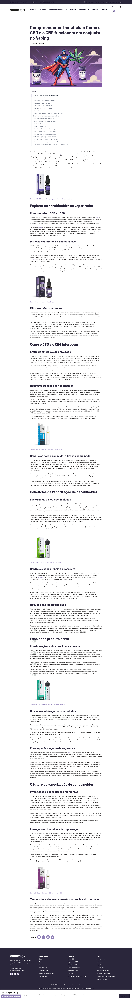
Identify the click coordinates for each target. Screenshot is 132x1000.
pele (31, 476)
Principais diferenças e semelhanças (45, 100)
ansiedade (33, 259)
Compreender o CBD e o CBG (42, 98)
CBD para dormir (71, 10)
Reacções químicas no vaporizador (44, 111)
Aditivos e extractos (56, 10)
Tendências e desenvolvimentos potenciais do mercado (51, 144)
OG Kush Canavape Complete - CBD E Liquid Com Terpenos (47, 704)
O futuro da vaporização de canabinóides (45, 136)
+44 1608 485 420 (15, 968)
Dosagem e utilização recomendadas (45, 131)
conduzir (40, 927)
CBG (40, 227)
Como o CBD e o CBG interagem (42, 105)
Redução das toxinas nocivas (43, 124)
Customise (102, 996)
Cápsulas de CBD (73, 962)
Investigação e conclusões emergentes (46, 139)
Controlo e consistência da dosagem (45, 121)
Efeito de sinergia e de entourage (44, 108)
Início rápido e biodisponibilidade (44, 118)
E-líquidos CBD (32, 10)
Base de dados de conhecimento (106, 976)
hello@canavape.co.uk (17, 970)
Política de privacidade (103, 973)
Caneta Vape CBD (73, 970)
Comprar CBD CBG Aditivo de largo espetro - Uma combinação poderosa (51, 199)
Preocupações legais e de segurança (45, 134)
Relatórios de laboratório (46, 973)
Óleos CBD (43, 10)
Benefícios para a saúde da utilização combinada (48, 113)
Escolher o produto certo (40, 126)
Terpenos (70, 973)
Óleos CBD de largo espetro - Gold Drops (42, 302)
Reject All (113, 996)
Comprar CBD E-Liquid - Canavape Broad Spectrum (45, 562)
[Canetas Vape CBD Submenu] (90, 9)
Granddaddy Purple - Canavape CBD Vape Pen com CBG (46, 893)
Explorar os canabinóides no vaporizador (46, 95)
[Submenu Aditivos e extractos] (64, 9)
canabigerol (59, 154)
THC (39, 267)
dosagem (70, 573)
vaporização (52, 152)
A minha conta (101, 959)
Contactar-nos (43, 970)
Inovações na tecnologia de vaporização (46, 142)
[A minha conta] (121, 7)
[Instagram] (18, 974)
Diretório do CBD (102, 979)
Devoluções (100, 967)
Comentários (43, 976)
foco (97, 217)
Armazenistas (43, 967)
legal (69, 752)
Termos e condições (103, 970)
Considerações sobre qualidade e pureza (46, 129)
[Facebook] (11, 974)
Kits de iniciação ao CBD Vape (77, 976)
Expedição (100, 965)
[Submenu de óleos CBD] (48, 9)
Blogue (41, 959)
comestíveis (41, 577)
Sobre (41, 965)
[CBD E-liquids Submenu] (38, 9)
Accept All (124, 996)
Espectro (95, 10)
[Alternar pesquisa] (112, 7)
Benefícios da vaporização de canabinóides (46, 116)
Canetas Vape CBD (83, 10)
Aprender (104, 10)
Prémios (99, 962)
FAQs (40, 962)
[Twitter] (15, 974)
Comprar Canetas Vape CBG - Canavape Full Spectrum (46, 449)
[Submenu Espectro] (99, 9)
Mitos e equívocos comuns (42, 103)
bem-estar (66, 370)
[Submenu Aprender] (108, 9)
